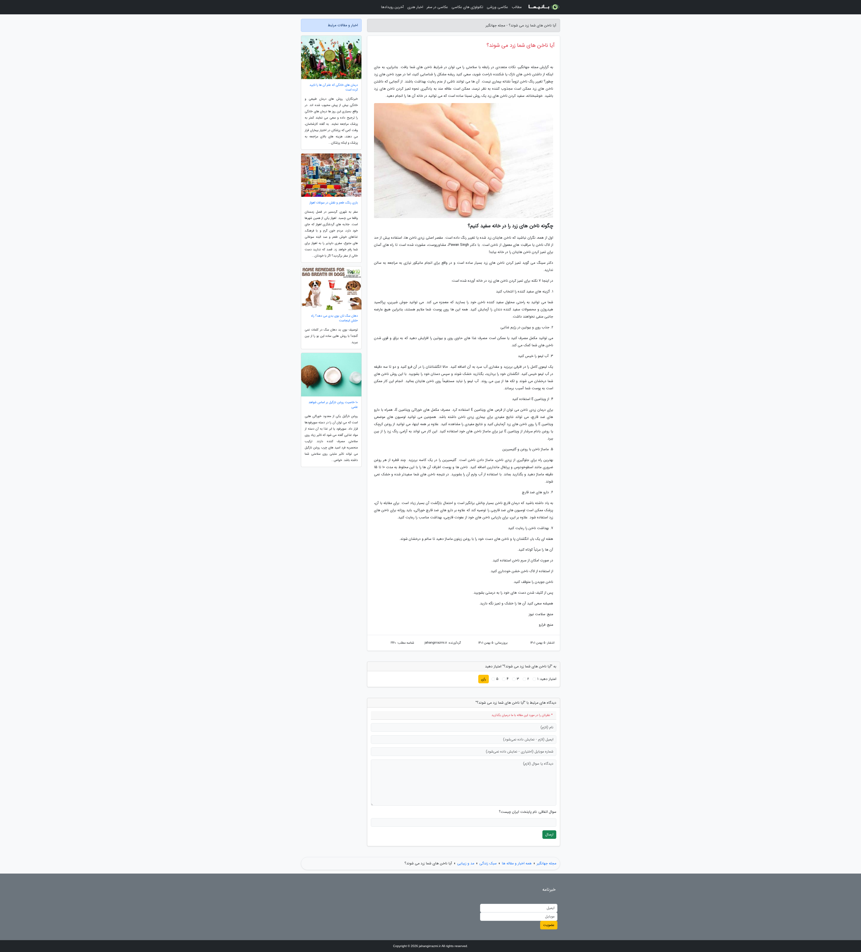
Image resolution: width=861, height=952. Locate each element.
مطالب (517, 7)
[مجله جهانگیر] (543, 7)
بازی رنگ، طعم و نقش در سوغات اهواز (333, 202)
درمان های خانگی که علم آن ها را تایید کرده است (333, 87)
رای (483, 679)
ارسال (549, 834)
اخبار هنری (415, 7)
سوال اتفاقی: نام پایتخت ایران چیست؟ (527, 812)
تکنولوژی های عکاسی (467, 7)
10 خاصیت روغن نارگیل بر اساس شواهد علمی (333, 404)
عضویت (548, 925)
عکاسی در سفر (437, 7)
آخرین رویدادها (392, 7)
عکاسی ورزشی (497, 7)
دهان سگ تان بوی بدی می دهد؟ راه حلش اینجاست (334, 318)
